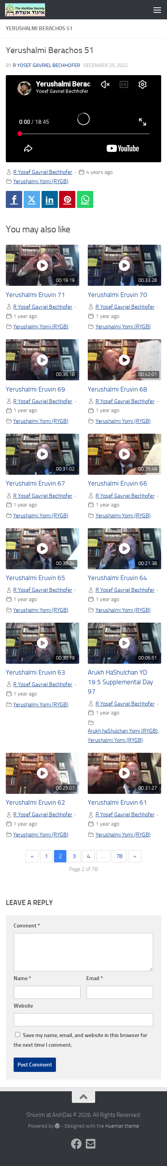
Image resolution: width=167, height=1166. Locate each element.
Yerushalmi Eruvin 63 (35, 672)
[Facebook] (14, 199)
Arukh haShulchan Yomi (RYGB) (123, 731)
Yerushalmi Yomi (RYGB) (40, 181)
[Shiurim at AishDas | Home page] (32, 9)
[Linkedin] (50, 199)
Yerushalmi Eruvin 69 (35, 389)
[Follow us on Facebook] (76, 1144)
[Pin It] (67, 199)
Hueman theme (122, 1126)
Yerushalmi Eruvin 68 (117, 389)
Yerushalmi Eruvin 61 (117, 802)
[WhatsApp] (85, 199)
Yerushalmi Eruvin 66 (117, 483)
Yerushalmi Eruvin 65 (35, 578)
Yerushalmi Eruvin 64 (117, 578)
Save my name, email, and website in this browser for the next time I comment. (80, 1040)
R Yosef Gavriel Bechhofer (46, 65)
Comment (27, 925)
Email (94, 978)
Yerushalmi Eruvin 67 (35, 483)
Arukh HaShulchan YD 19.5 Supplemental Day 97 (120, 682)
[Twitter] (32, 199)
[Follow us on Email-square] (90, 1144)
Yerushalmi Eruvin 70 (117, 295)
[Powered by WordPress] (57, 1125)
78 (119, 856)
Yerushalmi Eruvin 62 (35, 802)
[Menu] (157, 9)
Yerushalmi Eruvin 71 (35, 295)
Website (23, 1006)
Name (22, 978)
